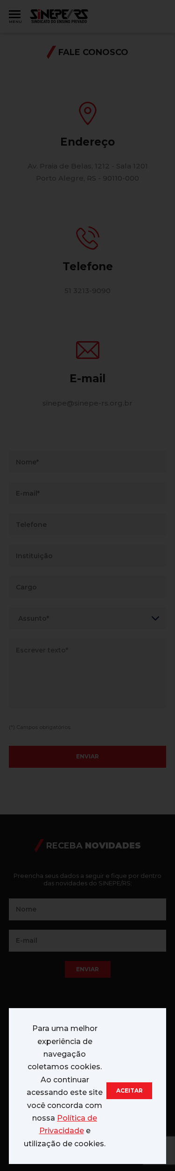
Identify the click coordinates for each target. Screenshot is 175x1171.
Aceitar (129, 1090)
